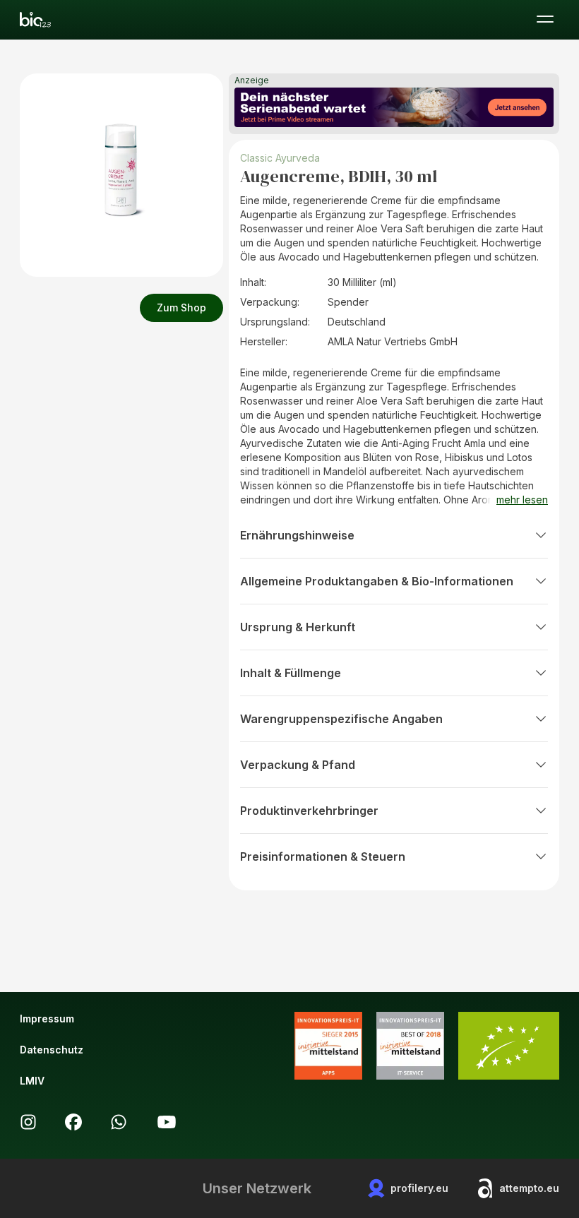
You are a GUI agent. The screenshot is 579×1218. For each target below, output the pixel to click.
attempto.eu (529, 1188)
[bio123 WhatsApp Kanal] (118, 1121)
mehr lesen (522, 500)
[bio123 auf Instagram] (28, 1121)
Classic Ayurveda (280, 158)
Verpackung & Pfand (297, 765)
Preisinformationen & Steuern (322, 856)
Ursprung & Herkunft (297, 627)
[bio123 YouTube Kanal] (166, 1121)
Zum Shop (181, 307)
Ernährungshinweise (297, 535)
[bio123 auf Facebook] (73, 1121)
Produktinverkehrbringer (309, 811)
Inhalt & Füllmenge (290, 673)
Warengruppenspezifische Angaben (341, 719)
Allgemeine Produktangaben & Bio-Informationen (376, 581)
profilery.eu (419, 1188)
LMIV (32, 1081)
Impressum (47, 1019)
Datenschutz (51, 1050)
